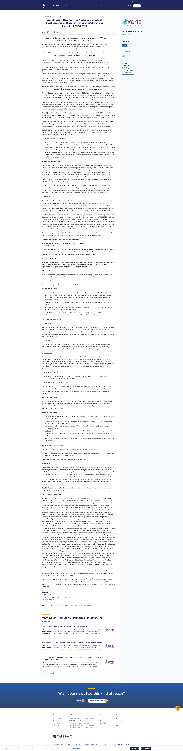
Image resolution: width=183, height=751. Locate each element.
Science (81, 605)
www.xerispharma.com (104, 488)
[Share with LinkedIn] (48, 32)
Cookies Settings (135, 748)
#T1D (123, 53)
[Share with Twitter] (51, 32)
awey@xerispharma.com (48, 599)
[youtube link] (122, 744)
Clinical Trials (58, 605)
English (124, 45)
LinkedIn (54, 490)
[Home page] (51, 6)
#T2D (123, 56)
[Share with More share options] (64, 32)
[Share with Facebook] (54, 32)
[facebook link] (126, 744)
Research (65, 605)
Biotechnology (88, 605)
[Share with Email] (57, 32)
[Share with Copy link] (61, 32)
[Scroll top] (177, 708)
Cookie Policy (76, 748)
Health (52, 605)
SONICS (58, 67)
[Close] (178, 748)
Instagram (63, 490)
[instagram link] (129, 744)
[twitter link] (115, 744)
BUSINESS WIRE (54, 60)
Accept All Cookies (145, 748)
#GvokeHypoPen (126, 51)
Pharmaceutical (73, 605)
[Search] (132, 2)
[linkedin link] (119, 744)
